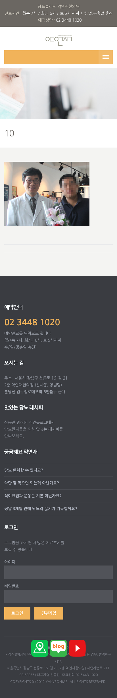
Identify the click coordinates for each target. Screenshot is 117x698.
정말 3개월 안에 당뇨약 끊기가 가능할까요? (40, 509)
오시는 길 (14, 363)
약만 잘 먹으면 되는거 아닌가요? (31, 483)
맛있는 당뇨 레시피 (23, 407)
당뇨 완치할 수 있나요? (23, 470)
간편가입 (48, 613)
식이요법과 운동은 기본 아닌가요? (33, 496)
